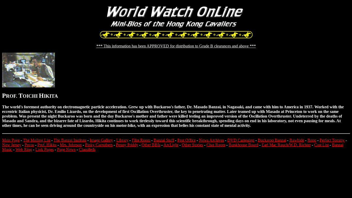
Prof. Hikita (46, 145)
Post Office (186, 140)
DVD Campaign (240, 140)
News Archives (211, 140)
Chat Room (215, 145)
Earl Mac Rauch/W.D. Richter (286, 145)
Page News (66, 149)
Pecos (29, 145)
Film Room (141, 140)
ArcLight (170, 145)
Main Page (11, 140)
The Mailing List (36, 140)
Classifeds (87, 149)
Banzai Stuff (164, 140)
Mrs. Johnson (71, 145)
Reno (311, 140)
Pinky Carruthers (99, 145)
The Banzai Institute (70, 140)
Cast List (321, 145)
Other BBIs (150, 145)
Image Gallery (101, 140)
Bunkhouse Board (243, 145)
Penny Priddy (127, 145)
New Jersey (11, 145)
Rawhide (296, 140)
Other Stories (192, 145)
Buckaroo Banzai (272, 140)
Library (122, 140)
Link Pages (44, 149)
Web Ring (23, 149)
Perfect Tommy (332, 140)
